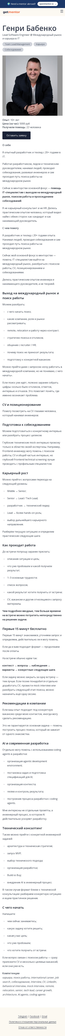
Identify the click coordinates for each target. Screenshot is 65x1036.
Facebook (34, 1016)
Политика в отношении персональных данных (32, 1021)
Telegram (22, 1016)
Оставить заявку (16, 135)
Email (44, 1016)
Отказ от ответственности (32, 1027)
